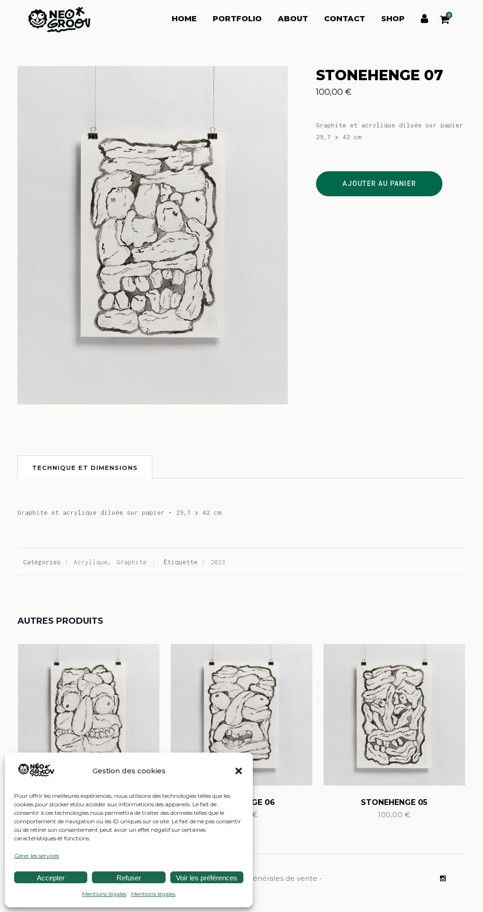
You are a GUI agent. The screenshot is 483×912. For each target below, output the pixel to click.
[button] (238, 771)
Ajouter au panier (379, 183)
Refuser (129, 878)
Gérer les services (36, 855)
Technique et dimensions (85, 467)
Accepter (51, 878)
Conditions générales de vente (263, 878)
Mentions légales (104, 893)
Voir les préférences (206, 878)
